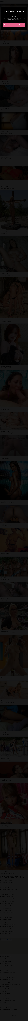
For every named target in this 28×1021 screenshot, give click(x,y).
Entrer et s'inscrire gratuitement (14, 25)
